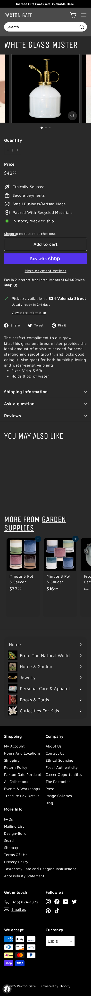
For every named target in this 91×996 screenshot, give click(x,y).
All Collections (16, 781)
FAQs (8, 819)
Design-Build (15, 833)
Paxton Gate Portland (22, 774)
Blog (49, 803)
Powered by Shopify (55, 986)
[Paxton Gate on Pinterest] (48, 910)
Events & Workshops (22, 789)
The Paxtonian (58, 781)
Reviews (12, 415)
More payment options (45, 271)
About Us (54, 746)
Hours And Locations (22, 753)
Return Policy (15, 767)
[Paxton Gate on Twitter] (74, 901)
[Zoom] (72, 115)
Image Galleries (59, 796)
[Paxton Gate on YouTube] (65, 901)
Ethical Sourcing (60, 760)
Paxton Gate (18, 15)
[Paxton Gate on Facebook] (56, 901)
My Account (14, 746)
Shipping (11, 234)
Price (9, 164)
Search (10, 840)
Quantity (13, 140)
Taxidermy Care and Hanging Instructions (40, 869)
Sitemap (11, 847)
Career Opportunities (64, 774)
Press (50, 789)
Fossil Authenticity (62, 767)
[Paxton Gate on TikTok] (56, 910)
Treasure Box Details (21, 796)
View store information (29, 312)
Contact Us (55, 753)
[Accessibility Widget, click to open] (7, 989)
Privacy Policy (16, 862)
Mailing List (14, 826)
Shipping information (26, 391)
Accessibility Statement (24, 876)
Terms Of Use (16, 855)
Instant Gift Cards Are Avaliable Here (45, 4)
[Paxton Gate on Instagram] (48, 901)
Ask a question (19, 403)
